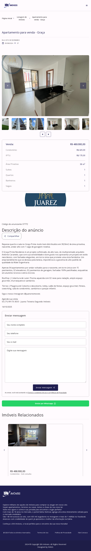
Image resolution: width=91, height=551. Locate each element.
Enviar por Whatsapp (44, 403)
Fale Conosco (83, 533)
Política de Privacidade (63, 533)
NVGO (50, 547)
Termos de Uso (42, 533)
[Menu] (86, 5)
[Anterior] (4, 450)
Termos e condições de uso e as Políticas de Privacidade (47, 393)
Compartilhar (13, 236)
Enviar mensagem (44, 387)
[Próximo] (8, 86)
